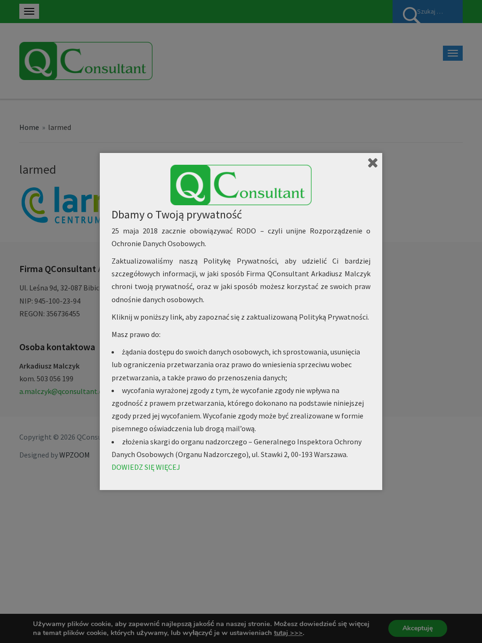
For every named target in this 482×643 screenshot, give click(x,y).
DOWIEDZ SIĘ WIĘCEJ (146, 467)
